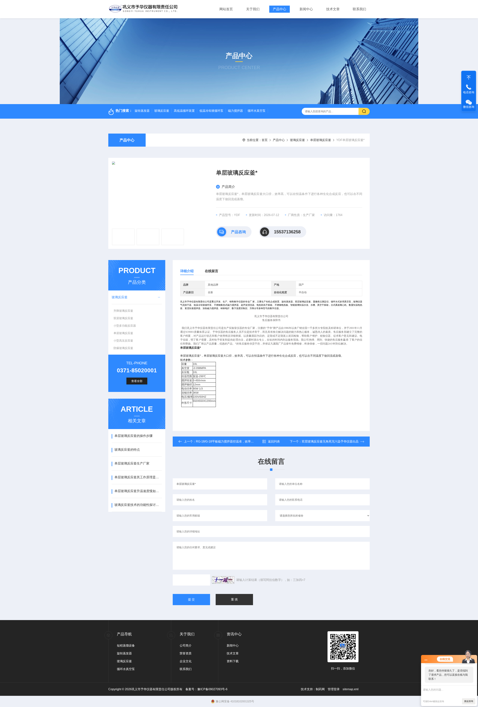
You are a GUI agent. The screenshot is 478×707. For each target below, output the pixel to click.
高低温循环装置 (184, 110)
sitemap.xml (350, 689)
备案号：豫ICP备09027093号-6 (206, 689)
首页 (265, 140)
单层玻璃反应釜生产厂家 (131, 463)
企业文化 (186, 661)
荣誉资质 (186, 653)
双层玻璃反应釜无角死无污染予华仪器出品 (330, 441)
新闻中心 (306, 9)
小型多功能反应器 (125, 325)
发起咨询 (468, 701)
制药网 (320, 689)
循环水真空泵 (257, 110)
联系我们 (359, 9)
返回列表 (274, 441)
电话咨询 (468, 92)
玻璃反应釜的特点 (127, 449)
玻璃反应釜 (161, 110)
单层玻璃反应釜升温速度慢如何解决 (138, 491)
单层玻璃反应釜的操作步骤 (133, 436)
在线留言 (211, 271)
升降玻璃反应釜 (123, 310)
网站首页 (226, 9)
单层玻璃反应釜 (320, 140)
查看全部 (136, 381)
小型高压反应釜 (123, 340)
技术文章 (333, 9)
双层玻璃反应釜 (123, 318)
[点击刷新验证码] (223, 580)
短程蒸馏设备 (126, 645)
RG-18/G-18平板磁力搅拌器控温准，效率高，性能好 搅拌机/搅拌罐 (240, 441)
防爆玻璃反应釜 (123, 348)
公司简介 (186, 645)
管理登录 (334, 689)
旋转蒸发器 (142, 110)
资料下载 (233, 661)
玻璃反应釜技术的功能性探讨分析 (138, 505)
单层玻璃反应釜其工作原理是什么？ (138, 477)
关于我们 (253, 9)
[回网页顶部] (469, 76)
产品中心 (279, 9)
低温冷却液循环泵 (211, 110)
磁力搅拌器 (235, 110)
